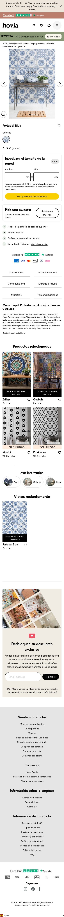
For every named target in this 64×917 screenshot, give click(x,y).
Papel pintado (15, 43)
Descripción (16, 272)
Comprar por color (32, 751)
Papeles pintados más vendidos (32, 737)
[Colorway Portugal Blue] (6, 139)
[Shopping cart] (49, 25)
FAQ (32, 854)
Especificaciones (47, 272)
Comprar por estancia (32, 746)
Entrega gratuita (47, 283)
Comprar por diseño (32, 755)
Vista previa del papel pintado (32, 196)
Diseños (26, 43)
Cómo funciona (16, 283)
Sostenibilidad (32, 802)
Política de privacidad (32, 841)
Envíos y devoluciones (32, 832)
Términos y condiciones (32, 836)
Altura (46, 173)
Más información (39, 243)
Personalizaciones (47, 294)
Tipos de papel (32, 827)
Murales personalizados (32, 724)
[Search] (34, 25)
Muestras (16, 294)
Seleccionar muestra (47, 212)
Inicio (4, 43)
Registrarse (51, 676)
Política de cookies (32, 850)
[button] (41, 25)
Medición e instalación (32, 823)
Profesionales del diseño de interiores (32, 776)
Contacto (32, 806)
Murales (32, 733)
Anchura (17, 173)
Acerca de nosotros (32, 797)
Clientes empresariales (32, 781)
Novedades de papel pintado (32, 742)
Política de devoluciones (32, 845)
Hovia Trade (32, 772)
